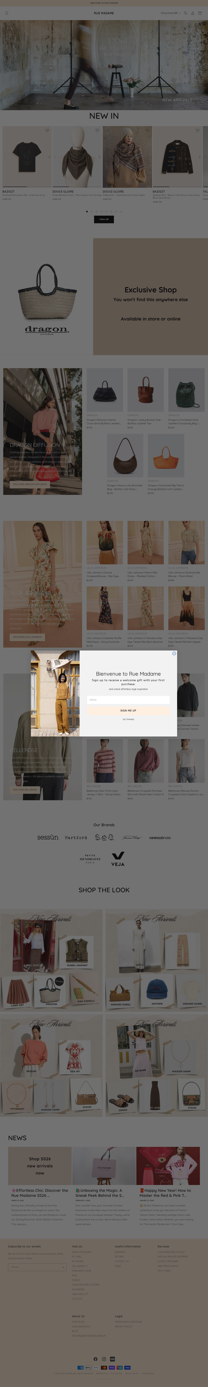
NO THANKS (128, 720)
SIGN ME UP (128, 711)
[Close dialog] (174, 653)
